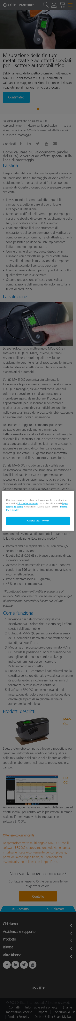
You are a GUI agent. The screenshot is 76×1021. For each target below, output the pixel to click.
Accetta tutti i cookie (38, 520)
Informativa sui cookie (28, 503)
